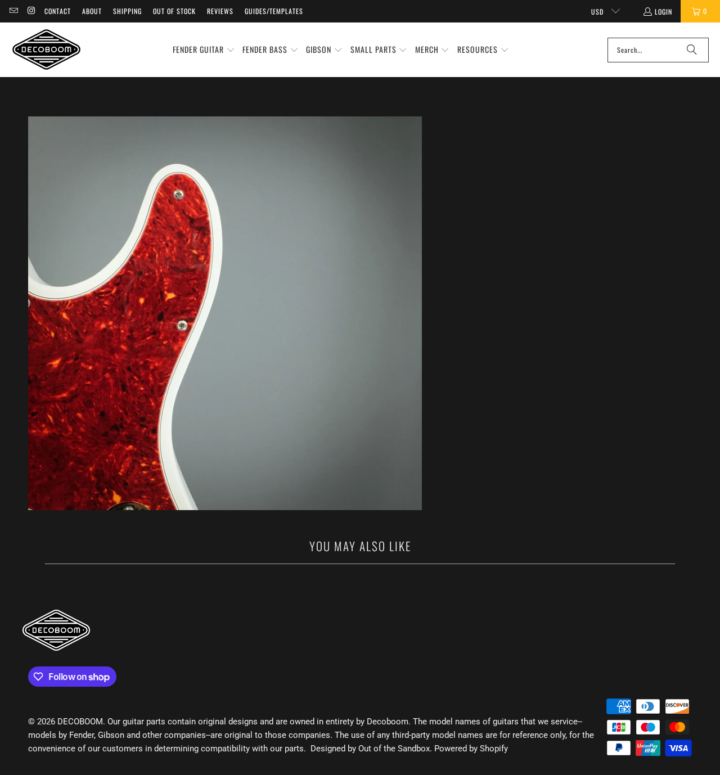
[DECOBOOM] (46, 49)
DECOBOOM (80, 722)
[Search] (692, 50)
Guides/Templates (274, 11)
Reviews (220, 11)
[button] (204, 50)
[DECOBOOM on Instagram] (30, 11)
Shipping (127, 11)
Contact (57, 11)
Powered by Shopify (471, 749)
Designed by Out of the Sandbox (370, 749)
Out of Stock (174, 11)
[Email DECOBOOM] (13, 11)
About (92, 11)
